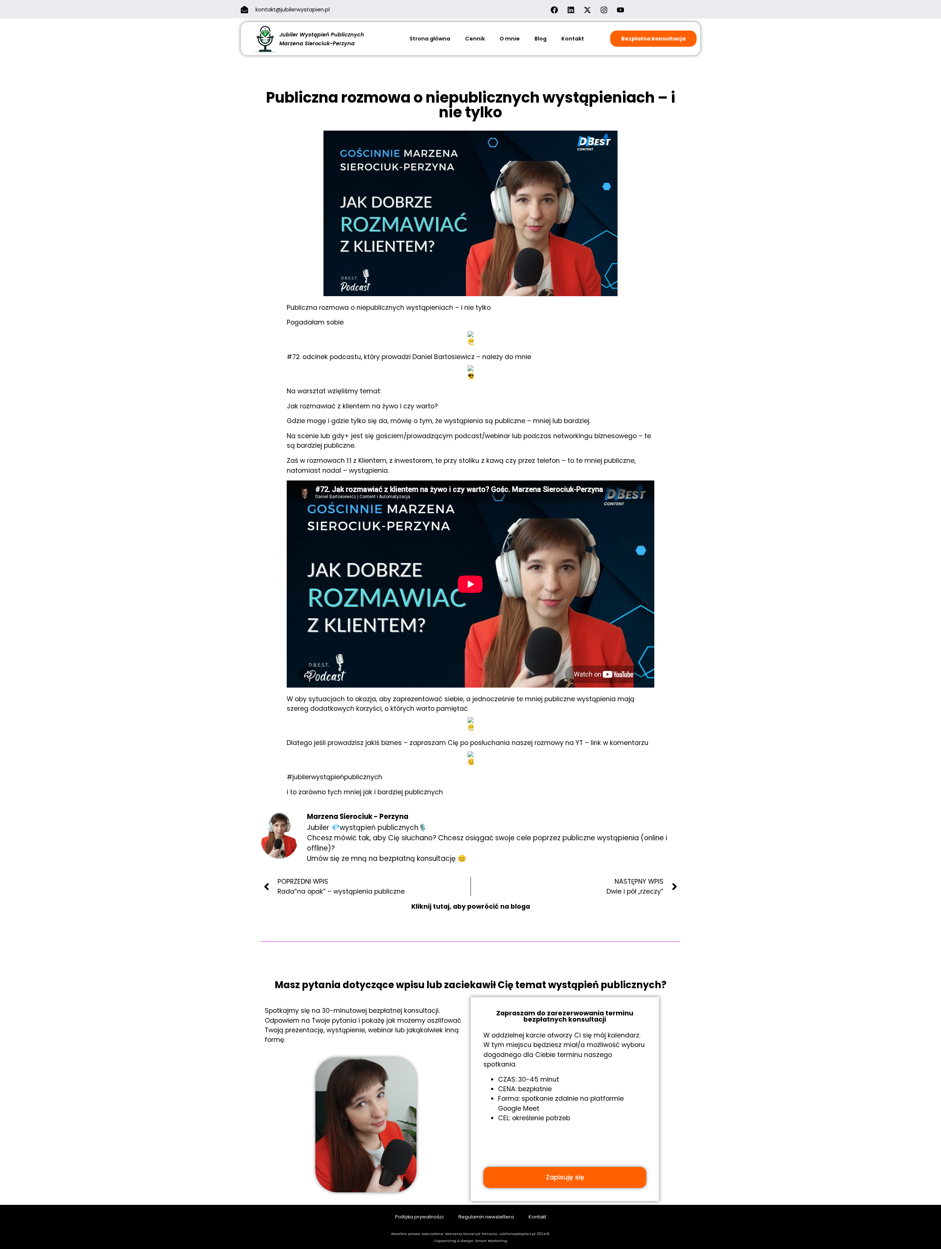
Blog (540, 38)
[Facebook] (554, 10)
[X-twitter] (587, 10)
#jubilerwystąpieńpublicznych (334, 777)
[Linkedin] (570, 10)
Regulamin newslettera (486, 1217)
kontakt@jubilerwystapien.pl (292, 9)
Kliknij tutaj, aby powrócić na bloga (470, 906)
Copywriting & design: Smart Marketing (470, 1240)
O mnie (510, 38)
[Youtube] (620, 10)
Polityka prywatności (419, 1217)
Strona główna (429, 38)
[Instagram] (604, 10)
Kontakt (572, 38)
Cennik (475, 38)
